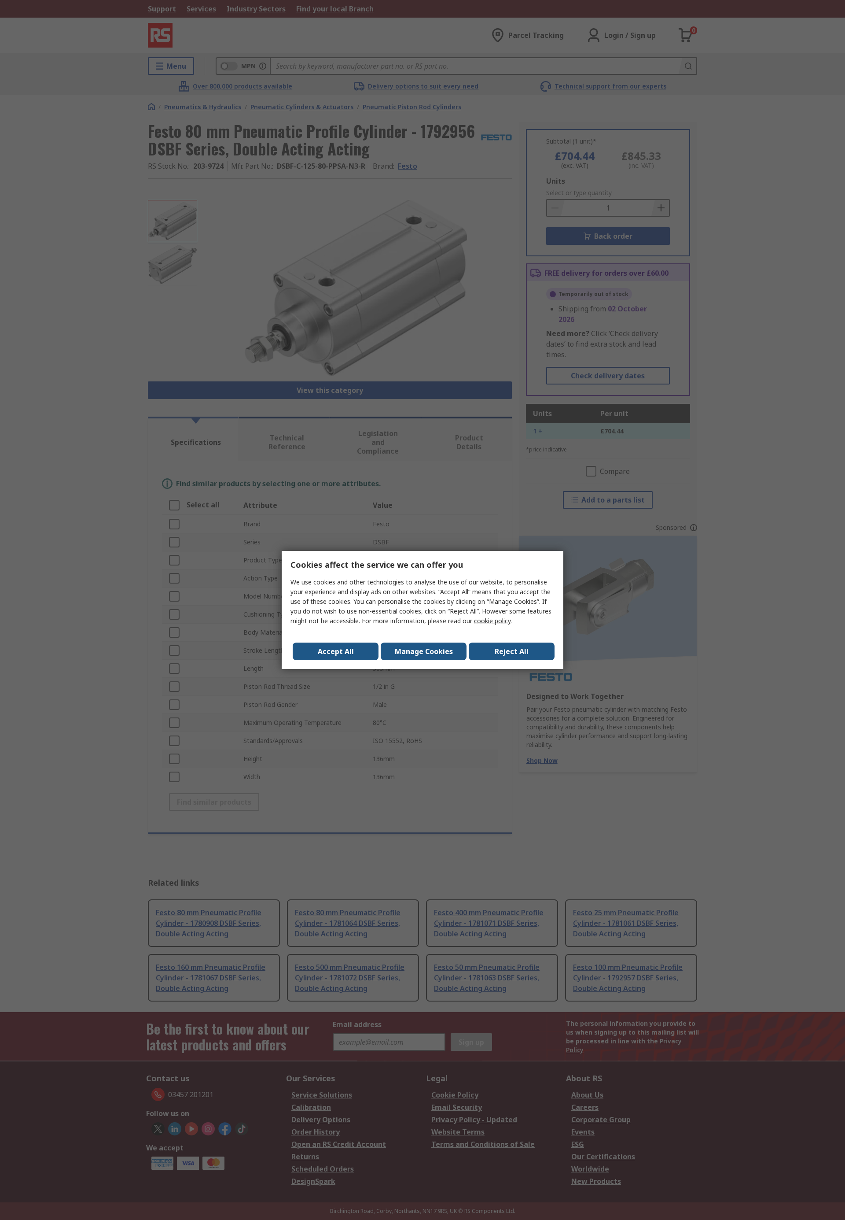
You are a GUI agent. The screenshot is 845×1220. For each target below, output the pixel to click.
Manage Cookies (424, 651)
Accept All (336, 651)
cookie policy (492, 621)
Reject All (512, 651)
